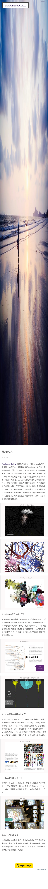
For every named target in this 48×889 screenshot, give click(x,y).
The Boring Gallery (9, 464)
